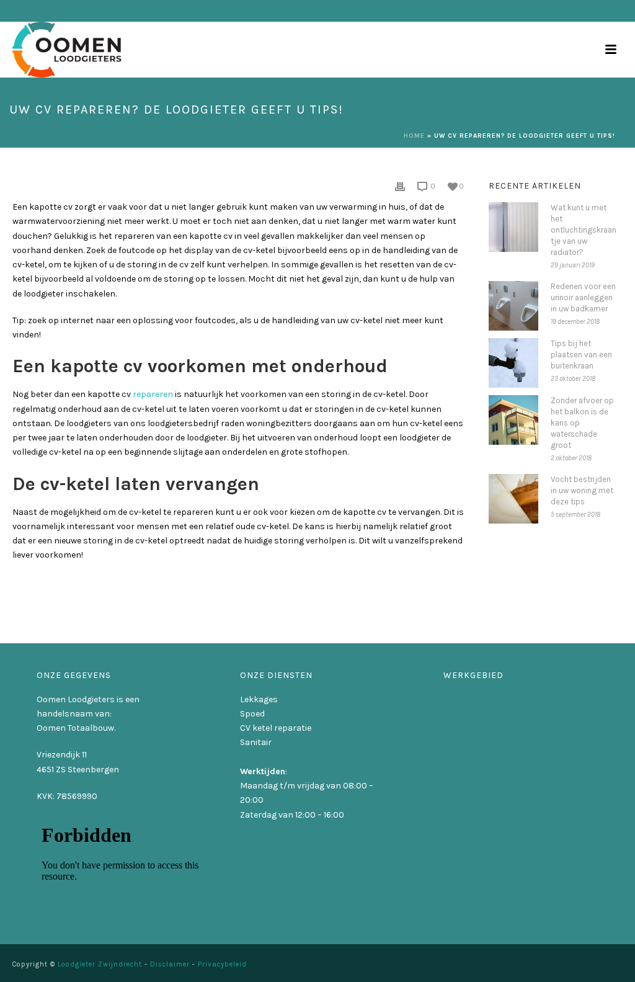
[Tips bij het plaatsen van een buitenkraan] (513, 363)
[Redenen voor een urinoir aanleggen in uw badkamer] (513, 306)
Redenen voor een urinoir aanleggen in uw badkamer (583, 297)
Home (414, 136)
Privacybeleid (222, 964)
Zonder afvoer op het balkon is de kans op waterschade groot (582, 423)
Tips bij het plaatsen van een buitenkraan (581, 354)
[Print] (400, 186)
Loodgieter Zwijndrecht (100, 964)
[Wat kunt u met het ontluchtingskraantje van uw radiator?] (513, 227)
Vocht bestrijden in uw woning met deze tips (582, 490)
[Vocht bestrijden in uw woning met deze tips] (513, 499)
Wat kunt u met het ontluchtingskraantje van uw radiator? (583, 230)
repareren (153, 394)
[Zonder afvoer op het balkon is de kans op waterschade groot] (513, 420)
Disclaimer (170, 964)
